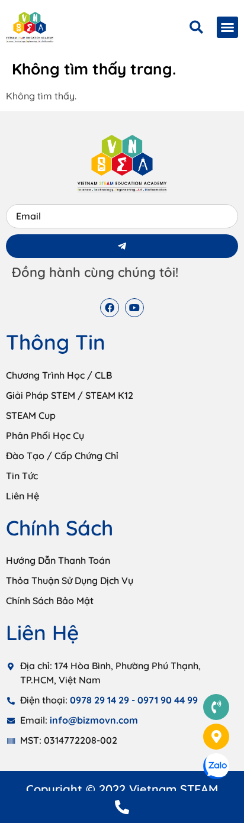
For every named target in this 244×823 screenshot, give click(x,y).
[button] (227, 27)
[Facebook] (109, 307)
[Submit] (122, 246)
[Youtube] (134, 307)
